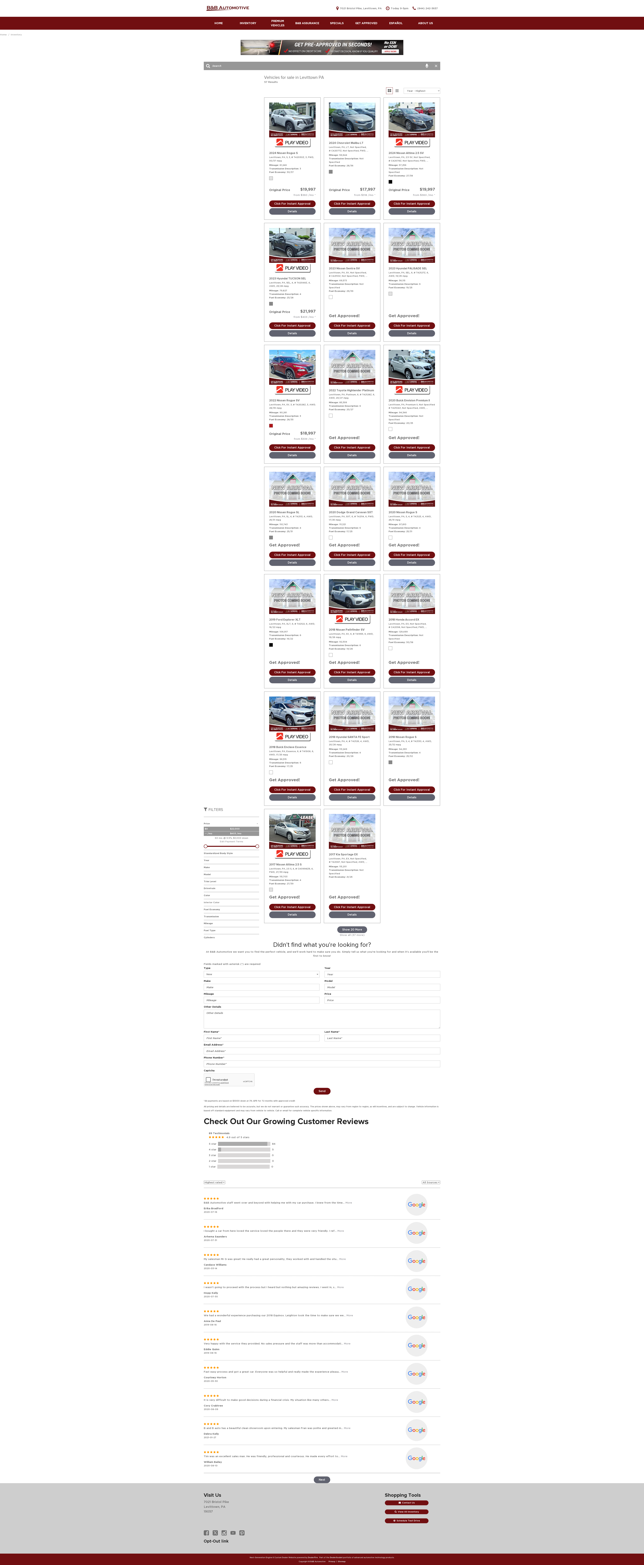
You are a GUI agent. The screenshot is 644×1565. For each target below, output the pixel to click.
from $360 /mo (304, 195)
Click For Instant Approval (292, 203)
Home (218, 23)
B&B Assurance (307, 23)
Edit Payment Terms (231, 841)
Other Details (212, 1006)
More (348, 1202)
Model (329, 980)
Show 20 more (352, 929)
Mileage (209, 993)
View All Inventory (408, 1511)
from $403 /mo (304, 316)
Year (328, 968)
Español (396, 23)
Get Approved (366, 23)
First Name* (211, 1031)
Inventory (248, 23)
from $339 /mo (304, 438)
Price (328, 993)
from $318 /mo (364, 195)
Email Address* (213, 1044)
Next (322, 1479)
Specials (337, 23)
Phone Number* (214, 1057)
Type (207, 968)
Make (207, 980)
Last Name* (332, 1031)
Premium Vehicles (277, 23)
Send (322, 1091)
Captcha (209, 1070)
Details (292, 211)
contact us (408, 1502)
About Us (425, 23)
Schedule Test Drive (408, 1520)
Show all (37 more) (352, 935)
